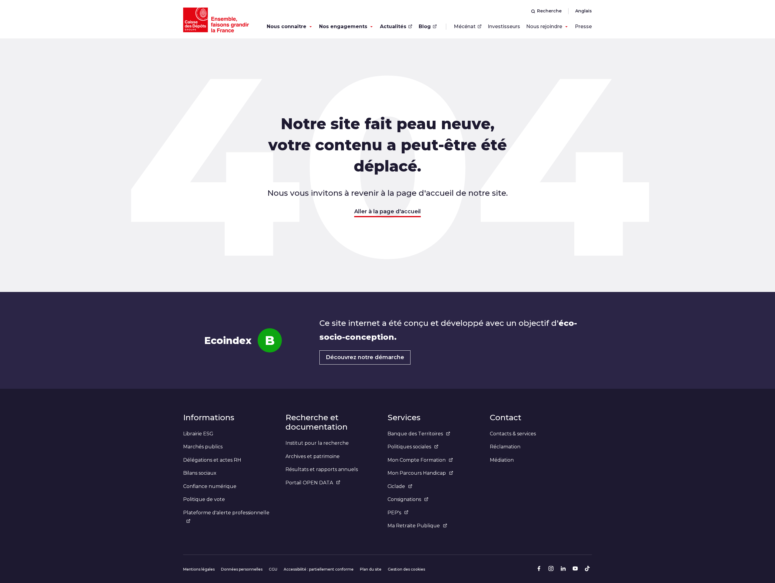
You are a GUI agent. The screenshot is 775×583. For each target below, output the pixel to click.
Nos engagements (343, 26)
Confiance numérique (209, 486)
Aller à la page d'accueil (387, 211)
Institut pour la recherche (317, 443)
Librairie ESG (198, 434)
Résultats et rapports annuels (321, 469)
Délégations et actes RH (212, 460)
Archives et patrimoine (312, 456)
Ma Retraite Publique (414, 526)
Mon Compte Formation (417, 460)
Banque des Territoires (415, 434)
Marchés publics (203, 447)
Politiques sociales (409, 447)
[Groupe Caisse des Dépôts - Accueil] (216, 20)
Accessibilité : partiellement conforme (319, 569)
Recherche (549, 11)
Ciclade (396, 486)
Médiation (502, 460)
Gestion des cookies (406, 569)
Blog (425, 26)
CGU (273, 569)
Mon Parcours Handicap (417, 473)
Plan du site (370, 569)
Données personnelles (241, 569)
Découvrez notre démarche (365, 357)
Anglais (583, 11)
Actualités (393, 26)
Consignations (404, 499)
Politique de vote (204, 499)
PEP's (394, 513)
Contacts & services (513, 434)
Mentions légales (199, 569)
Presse (583, 26)
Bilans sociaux (199, 473)
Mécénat (465, 26)
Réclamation (505, 447)
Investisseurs (504, 26)
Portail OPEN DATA (309, 483)
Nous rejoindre (544, 26)
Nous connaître (286, 26)
